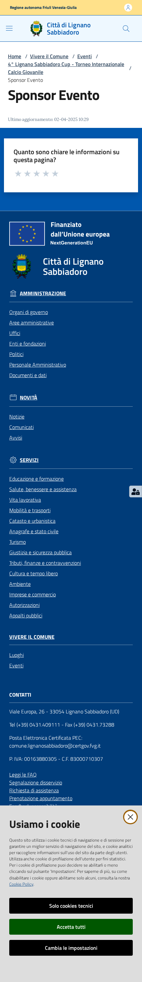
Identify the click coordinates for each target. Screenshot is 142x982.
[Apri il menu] (9, 28)
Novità (28, 398)
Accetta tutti (71, 927)
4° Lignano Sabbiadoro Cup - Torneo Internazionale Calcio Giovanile (66, 68)
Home (14, 56)
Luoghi (16, 655)
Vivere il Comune (49, 56)
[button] (126, 29)
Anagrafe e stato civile (33, 531)
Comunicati (21, 427)
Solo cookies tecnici (71, 906)
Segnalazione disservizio (35, 782)
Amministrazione (43, 293)
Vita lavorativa (25, 500)
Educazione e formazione (36, 479)
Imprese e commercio (32, 594)
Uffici (14, 333)
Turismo (17, 542)
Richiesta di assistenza (34, 790)
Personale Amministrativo (37, 365)
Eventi (84, 56)
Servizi (29, 460)
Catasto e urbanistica (32, 521)
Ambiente (20, 584)
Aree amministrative (31, 322)
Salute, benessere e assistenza (43, 489)
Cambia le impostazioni (71, 948)
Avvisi (15, 438)
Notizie (16, 416)
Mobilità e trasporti (30, 510)
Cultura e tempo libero (33, 573)
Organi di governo (28, 312)
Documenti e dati (28, 375)
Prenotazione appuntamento (40, 798)
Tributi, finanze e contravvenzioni (45, 563)
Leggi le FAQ (23, 774)
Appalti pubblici (25, 615)
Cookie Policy (21, 884)
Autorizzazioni (24, 605)
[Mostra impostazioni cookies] (135, 491)
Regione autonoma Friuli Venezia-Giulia (43, 8)
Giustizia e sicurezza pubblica (40, 552)
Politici (16, 354)
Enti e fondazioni (27, 343)
